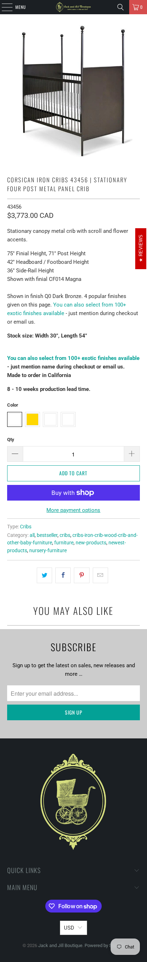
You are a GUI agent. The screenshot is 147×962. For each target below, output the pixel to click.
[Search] (120, 7)
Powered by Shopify (105, 945)
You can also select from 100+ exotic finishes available (73, 358)
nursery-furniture (48, 550)
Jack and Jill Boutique (60, 945)
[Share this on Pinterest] (81, 575)
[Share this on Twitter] (44, 575)
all (32, 535)
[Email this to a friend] (100, 575)
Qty (10, 439)
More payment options (73, 510)
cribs (65, 535)
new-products (91, 542)
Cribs (25, 526)
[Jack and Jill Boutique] (73, 7)
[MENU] (3, 7)
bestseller (47, 535)
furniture (64, 542)
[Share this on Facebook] (63, 575)
